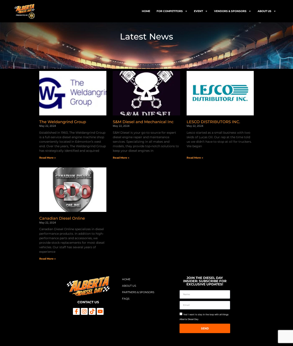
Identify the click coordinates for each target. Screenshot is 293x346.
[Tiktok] (92, 311)
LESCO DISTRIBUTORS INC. (213, 121)
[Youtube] (100, 311)
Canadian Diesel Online (62, 218)
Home (146, 11)
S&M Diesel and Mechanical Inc (143, 121)
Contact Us (88, 302)
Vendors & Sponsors (230, 11)
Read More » (47, 157)
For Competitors (170, 11)
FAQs (125, 298)
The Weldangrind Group (62, 121)
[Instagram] (84, 311)
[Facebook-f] (76, 311)
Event (198, 11)
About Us (264, 11)
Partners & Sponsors (138, 292)
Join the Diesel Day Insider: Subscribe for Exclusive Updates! (205, 281)
